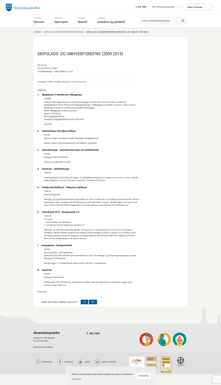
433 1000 (94, 333)
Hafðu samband (109, 362)
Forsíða (37, 32)
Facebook (68, 362)
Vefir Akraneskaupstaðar (163, 7)
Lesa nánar (76, 379)
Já (84, 302)
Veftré (87, 362)
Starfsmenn (47, 362)
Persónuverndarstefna (43, 347)
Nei (93, 302)
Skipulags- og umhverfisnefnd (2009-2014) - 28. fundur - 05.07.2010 (117, 32)
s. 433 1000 (141, 7)
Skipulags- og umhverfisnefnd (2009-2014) (64, 32)
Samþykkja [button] (143, 375)
